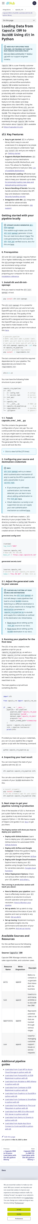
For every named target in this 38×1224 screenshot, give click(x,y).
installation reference (10, 276)
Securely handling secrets (15, 196)
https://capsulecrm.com (13, 127)
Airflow (33, 856)
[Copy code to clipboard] (33, 298)
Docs (4, 1175)
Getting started (14, 153)
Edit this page (9, 1137)
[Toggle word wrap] (30, 336)
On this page (8, 20)
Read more (11, 623)
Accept (19, 1209)
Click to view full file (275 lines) (17, 451)
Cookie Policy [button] (28, 1198)
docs (26, 822)
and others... (25, 879)
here (28, 236)
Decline (19, 1214)
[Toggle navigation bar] (3, 3)
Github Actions (11, 845)
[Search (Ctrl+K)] (34, 3)
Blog (3, 1178)
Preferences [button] (19, 1203)
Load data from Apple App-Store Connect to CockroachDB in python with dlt (19, 1126)
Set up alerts (16, 917)
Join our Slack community (14, 54)
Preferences (19, 1218)
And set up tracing (23, 928)
